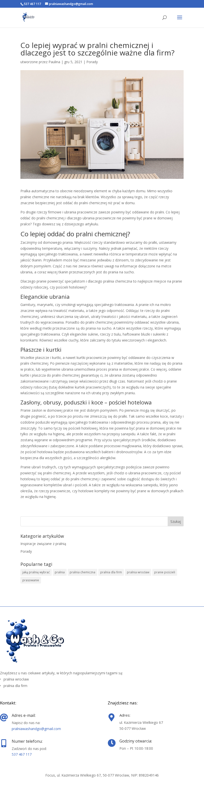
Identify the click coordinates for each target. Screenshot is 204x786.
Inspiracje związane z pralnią (43, 543)
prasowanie (30, 580)
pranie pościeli (164, 572)
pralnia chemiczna (82, 572)
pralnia (60, 572)
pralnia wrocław (138, 572)
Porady (92, 61)
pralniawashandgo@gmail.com (36, 728)
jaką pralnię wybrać (36, 572)
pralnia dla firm (111, 572)
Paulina (54, 61)
